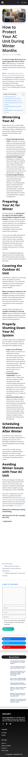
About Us (4, 743)
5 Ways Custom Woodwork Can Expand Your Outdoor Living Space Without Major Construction (17, 673)
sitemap (3, 735)
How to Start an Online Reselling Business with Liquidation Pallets (18, 679)
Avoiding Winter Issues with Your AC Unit (13, 111)
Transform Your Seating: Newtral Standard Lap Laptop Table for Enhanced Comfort (18, 700)
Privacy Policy (5, 750)
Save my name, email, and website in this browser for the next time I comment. (14, 622)
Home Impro (8, 564)
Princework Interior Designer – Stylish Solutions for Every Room (18, 683)
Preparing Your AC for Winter (12, 98)
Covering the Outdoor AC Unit (12, 100)
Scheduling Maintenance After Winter (13, 107)
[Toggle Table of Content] (22, 94)
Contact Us (4, 748)
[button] (18, 2)
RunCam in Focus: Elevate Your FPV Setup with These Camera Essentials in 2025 (18, 695)
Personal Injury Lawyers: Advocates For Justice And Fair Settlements (11, 568)
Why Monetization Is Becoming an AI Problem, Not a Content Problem (17, 662)
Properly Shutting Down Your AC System (13, 103)
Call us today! (17, 505)
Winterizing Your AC (10, 96)
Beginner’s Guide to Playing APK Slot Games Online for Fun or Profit (18, 689)
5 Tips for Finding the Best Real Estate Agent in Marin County (17, 667)
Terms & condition (6, 745)
